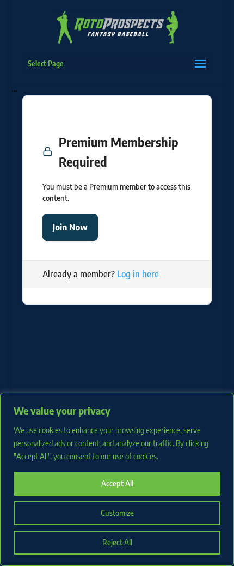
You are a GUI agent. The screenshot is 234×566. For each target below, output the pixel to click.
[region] (117, 479)
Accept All (117, 483)
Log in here (138, 274)
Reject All (117, 542)
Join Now (70, 227)
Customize (117, 513)
